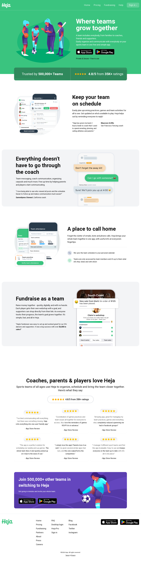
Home (87, 5)
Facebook (73, 524)
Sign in (54, 532)
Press (38, 540)
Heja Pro (55, 528)
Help (121, 5)
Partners (40, 532)
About (38, 536)
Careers (39, 544)
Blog (70, 520)
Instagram (73, 532)
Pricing (97, 5)
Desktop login (57, 524)
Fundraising (109, 5)
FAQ (53, 520)
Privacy (73, 555)
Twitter (72, 528)
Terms (67, 555)
